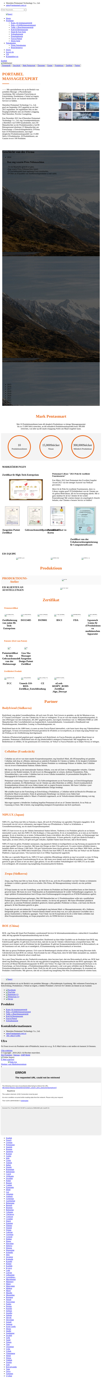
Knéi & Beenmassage (19, 30)
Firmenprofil (6, 65)
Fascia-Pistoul (16, 39)
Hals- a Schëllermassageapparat (23, 25)
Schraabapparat (17, 34)
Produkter (10, 21)
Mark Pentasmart (29, 65)
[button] (53, 384)
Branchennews (17, 47)
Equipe (49, 65)
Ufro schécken (6, 1050)
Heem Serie (15, 41)
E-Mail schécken (7, 1059)
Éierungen (41, 65)
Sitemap (16, 1055)
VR (7, 54)
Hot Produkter (6, 1055)
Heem (8, 18)
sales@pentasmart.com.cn (16, 5)
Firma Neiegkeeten (18, 45)
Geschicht (16, 65)
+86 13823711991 (13, 1036)
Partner (77, 65)
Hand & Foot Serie (18, 32)
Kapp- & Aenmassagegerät (21, 23)
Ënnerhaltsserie (17, 36)
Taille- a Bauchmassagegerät (22, 27)
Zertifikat (69, 65)
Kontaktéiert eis (12, 56)
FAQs (8, 50)
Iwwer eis (10, 52)
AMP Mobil (25, 1055)
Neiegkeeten (11, 43)
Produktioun (59, 65)
